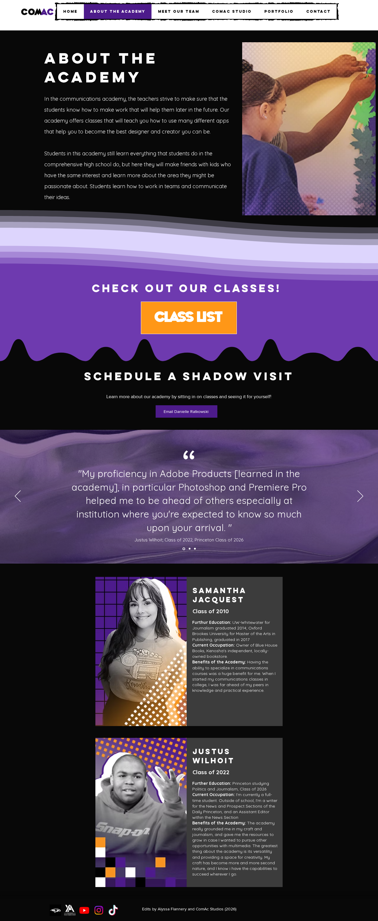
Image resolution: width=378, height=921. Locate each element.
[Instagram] (99, 910)
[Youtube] (84, 910)
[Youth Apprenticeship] (70, 910)
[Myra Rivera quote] (189, 548)
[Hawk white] (55, 910)
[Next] (360, 496)
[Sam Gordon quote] (195, 549)
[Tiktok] (113, 910)
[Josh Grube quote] (183, 549)
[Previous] (18, 496)
